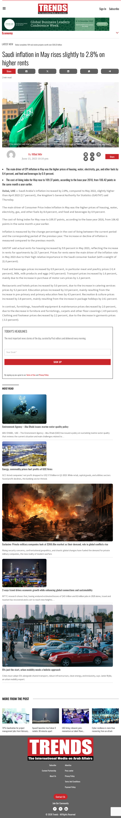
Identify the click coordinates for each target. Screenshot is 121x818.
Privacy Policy (44, 374)
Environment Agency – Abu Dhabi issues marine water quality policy (35, 426)
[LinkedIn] (68, 71)
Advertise (68, 765)
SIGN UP (58, 362)
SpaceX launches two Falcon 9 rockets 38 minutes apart (44, 729)
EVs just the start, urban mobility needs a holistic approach (31, 669)
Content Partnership (49, 770)
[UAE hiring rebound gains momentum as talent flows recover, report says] (75, 715)
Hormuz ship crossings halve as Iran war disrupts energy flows (66, 44)
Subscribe (114, 9)
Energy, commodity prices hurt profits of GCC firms (27, 469)
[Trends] (53, 9)
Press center (69, 770)
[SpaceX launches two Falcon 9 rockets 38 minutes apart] (45, 715)
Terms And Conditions (72, 781)
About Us (53, 776)
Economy (7, 33)
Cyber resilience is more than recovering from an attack (103, 729)
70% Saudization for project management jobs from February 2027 (15, 731)
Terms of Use (30, 374)
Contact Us (60, 796)
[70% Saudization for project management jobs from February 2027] (15, 715)
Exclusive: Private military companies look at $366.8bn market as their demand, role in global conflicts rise (55, 544)
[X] (47, 71)
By (35, 154)
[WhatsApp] (89, 71)
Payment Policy (70, 787)
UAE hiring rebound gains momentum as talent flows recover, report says (72, 731)
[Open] (4, 9)
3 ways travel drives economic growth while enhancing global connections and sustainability (47, 590)
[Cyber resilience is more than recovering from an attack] (105, 715)
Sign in (102, 9)
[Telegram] (110, 71)
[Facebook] (26, 71)
